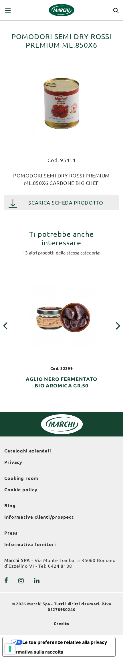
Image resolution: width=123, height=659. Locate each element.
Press (11, 532)
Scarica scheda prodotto (65, 202)
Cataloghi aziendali (27, 450)
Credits (61, 623)
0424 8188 (60, 566)
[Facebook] (6, 580)
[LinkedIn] (37, 580)
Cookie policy (20, 489)
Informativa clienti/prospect (39, 516)
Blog (10, 505)
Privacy (13, 462)
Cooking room (21, 478)
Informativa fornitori (30, 544)
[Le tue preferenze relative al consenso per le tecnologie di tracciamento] (10, 649)
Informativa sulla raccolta (35, 652)
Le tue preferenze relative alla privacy (64, 642)
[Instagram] (21, 580)
